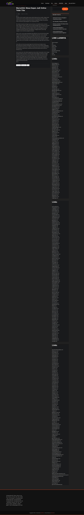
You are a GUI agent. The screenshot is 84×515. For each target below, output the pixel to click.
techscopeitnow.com (56, 192)
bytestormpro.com (55, 423)
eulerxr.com (54, 430)
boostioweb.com (55, 352)
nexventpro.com (55, 385)
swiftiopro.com (55, 398)
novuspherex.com (55, 378)
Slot (52, 3)
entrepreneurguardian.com (57, 455)
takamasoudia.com (55, 124)
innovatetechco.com (56, 158)
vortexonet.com (55, 360)
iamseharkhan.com (55, 79)
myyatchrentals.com (56, 93)
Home (42, 3)
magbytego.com (55, 226)
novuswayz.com (55, 389)
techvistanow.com (55, 240)
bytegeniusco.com (55, 165)
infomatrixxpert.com (56, 237)
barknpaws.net (54, 86)
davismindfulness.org (56, 480)
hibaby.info (54, 457)
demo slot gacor (55, 42)
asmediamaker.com (55, 89)
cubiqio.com (54, 411)
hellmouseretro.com (56, 119)
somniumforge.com (55, 108)
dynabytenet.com (55, 271)
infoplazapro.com (55, 161)
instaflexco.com (55, 393)
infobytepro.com (55, 225)
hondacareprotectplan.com (57, 100)
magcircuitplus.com (55, 191)
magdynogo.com (55, 198)
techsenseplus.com (55, 168)
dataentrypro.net (55, 68)
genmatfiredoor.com (56, 438)
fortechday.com (55, 483)
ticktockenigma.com (55, 428)
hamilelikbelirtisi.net (55, 400)
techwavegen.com (55, 170)
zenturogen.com (55, 312)
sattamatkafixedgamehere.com (57, 454)
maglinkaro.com (55, 270)
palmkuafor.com (55, 67)
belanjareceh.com (55, 72)
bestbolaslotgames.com (56, 453)
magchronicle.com (55, 142)
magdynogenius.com (56, 147)
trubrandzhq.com (55, 382)
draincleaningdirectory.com (57, 104)
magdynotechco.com (56, 216)
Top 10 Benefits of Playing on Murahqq (60, 21)
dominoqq (54, 49)
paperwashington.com (56, 458)
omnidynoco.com (55, 329)
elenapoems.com (55, 117)
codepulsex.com (55, 263)
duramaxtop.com (55, 123)
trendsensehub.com (55, 427)
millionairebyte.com (55, 481)
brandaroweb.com (55, 339)
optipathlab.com (55, 355)
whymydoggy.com (55, 63)
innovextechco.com (55, 245)
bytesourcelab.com (55, 292)
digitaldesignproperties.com (57, 82)
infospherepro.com (55, 413)
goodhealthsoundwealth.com (57, 116)
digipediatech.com (55, 143)
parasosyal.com (55, 113)
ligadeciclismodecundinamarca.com (58, 473)
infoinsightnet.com (55, 229)
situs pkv (13, 502)
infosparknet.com (55, 293)
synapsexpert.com (55, 333)
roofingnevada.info (55, 468)
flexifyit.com (54, 305)
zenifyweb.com (54, 435)
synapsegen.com (55, 318)
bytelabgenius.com (55, 157)
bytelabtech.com (55, 213)
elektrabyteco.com (55, 252)
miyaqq (19, 503)
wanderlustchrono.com (56, 424)
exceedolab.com (55, 404)
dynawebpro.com (55, 316)
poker (53, 53)
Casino (56, 3)
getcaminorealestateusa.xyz (57, 484)
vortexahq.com (55, 370)
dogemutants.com (55, 121)
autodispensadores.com (56, 464)
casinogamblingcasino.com (57, 101)
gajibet (7, 505)
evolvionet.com (55, 357)
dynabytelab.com (55, 356)
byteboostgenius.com (56, 281)
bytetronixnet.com (55, 193)
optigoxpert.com (55, 387)
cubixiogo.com (54, 323)
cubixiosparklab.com (56, 243)
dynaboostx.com (55, 391)
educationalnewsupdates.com (57, 349)
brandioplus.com (55, 315)
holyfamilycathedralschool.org (57, 476)
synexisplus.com (55, 359)
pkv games (24, 65)
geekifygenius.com (55, 431)
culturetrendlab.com (56, 425)
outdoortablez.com (55, 135)
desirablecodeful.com (56, 129)
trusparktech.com (55, 381)
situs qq (53, 54)
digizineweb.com (55, 235)
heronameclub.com (55, 132)
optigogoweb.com (55, 338)
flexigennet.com (55, 131)
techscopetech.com (55, 265)
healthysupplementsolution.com (58, 138)
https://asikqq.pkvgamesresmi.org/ (16, 505)
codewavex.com (55, 250)
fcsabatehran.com (55, 120)
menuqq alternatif (9, 495)
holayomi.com (54, 472)
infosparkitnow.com (55, 217)
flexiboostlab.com (55, 396)
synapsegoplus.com (55, 282)
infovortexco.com (55, 259)
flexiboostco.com (55, 351)
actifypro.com (54, 390)
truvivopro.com (55, 367)
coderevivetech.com (55, 185)
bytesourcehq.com (55, 231)
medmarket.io (54, 134)
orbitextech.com (55, 432)
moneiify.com (54, 91)
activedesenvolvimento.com (57, 447)
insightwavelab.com (55, 419)
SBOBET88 (61, 3)
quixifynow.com (55, 296)
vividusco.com (54, 368)
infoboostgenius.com (56, 169)
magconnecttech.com (56, 434)
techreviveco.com (55, 269)
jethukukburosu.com (56, 106)
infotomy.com (54, 136)
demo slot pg (54, 52)
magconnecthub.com (56, 280)
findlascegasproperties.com (57, 439)
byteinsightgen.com (55, 173)
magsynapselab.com (56, 149)
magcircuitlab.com (55, 248)
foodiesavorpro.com (56, 415)
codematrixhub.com (55, 166)
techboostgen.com (55, 210)
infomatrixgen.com (55, 176)
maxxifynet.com (55, 362)
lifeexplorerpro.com (55, 420)
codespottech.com (55, 139)
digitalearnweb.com (55, 64)
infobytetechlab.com (56, 178)
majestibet (15, 503)
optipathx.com (54, 299)
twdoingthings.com (55, 125)
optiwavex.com (55, 327)
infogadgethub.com (55, 207)
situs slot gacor (12, 498)
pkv (52, 43)
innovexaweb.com (55, 314)
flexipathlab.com (55, 319)
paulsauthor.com (55, 128)
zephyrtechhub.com (55, 330)
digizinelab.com (55, 260)
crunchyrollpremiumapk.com (57, 98)
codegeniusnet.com (55, 228)
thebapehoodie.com (55, 112)
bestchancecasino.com (56, 461)
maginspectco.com (55, 196)
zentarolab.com (55, 334)
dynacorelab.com (55, 364)
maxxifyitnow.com (55, 294)
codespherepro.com (56, 180)
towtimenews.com (55, 102)
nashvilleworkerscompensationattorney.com (60, 474)
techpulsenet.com (55, 256)
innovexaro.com (55, 290)
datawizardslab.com (55, 409)
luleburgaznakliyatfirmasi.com (57, 110)
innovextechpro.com (56, 151)
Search (65, 8)
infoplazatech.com (55, 221)
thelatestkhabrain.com (56, 80)
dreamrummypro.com (56, 70)
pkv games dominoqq (56, 50)
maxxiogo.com (54, 307)
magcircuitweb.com (55, 153)
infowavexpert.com (55, 163)
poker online (54, 46)
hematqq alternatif (9, 499)
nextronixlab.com (55, 300)
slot (28, 65)
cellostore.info (54, 87)
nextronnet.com (55, 309)
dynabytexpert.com (55, 304)
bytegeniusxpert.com (56, 222)
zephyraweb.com (55, 374)
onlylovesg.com (55, 446)
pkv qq (15, 495)
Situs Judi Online (72, 3)
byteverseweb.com (55, 278)
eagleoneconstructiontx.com (57, 443)
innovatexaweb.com (55, 214)
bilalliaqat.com (54, 462)
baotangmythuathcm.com (57, 105)
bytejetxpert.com (55, 195)
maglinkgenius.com (55, 247)
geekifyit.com (54, 95)
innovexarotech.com (56, 188)
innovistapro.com (55, 394)
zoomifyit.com (54, 341)
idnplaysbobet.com (55, 450)
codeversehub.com (55, 277)
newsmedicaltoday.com (56, 466)
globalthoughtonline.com (56, 90)
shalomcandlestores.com (56, 94)
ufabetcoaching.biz (55, 479)
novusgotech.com (55, 308)
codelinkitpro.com (55, 209)
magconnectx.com (55, 469)
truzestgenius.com (55, 255)
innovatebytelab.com (56, 224)
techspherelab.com (55, 274)
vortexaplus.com (55, 322)
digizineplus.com (55, 289)
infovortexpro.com (55, 189)
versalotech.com (55, 401)
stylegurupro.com (55, 408)
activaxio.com (54, 405)
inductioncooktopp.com (56, 465)
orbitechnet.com (55, 326)
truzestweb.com (55, 331)
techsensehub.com (55, 211)
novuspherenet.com (55, 324)
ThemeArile (53, 512)
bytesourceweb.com (55, 183)
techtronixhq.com (55, 206)
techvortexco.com (55, 218)
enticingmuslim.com (55, 114)
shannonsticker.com (56, 74)
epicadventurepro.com (56, 417)
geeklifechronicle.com (56, 412)
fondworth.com (55, 78)
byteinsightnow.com (55, 184)
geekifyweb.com (55, 220)
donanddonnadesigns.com (57, 442)
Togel (66, 3)
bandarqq (54, 45)
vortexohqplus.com (55, 397)
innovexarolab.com (55, 177)
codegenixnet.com (55, 181)
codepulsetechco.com (56, 233)
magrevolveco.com (55, 187)
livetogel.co (54, 436)
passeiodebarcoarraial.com (57, 76)
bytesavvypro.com (55, 172)
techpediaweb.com (55, 155)
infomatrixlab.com (55, 275)
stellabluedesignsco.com (56, 127)
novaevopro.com (55, 379)
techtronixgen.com (55, 150)
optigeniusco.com (55, 376)
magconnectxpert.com (56, 254)
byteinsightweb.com (55, 146)
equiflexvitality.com (55, 445)
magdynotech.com (55, 286)
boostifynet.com (55, 383)
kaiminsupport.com (55, 71)
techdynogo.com (55, 140)
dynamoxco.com (55, 311)
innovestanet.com (55, 303)
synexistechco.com (55, 366)
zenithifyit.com (54, 371)
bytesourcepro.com (55, 273)
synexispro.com (55, 470)
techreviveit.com (55, 162)
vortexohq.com (55, 416)
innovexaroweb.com (55, 267)
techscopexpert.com (56, 154)
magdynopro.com (55, 159)
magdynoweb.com (55, 266)
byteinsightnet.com (55, 232)
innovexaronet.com (55, 239)
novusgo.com (54, 421)
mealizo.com (54, 85)
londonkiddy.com (55, 477)
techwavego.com (55, 262)
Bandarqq (47, 3)
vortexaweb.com (55, 375)
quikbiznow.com (55, 335)
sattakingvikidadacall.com (56, 451)
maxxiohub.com (55, 372)
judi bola (18, 65)
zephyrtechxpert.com (56, 258)
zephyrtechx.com (55, 386)
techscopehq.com (55, 288)
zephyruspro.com (55, 297)
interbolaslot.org (55, 65)
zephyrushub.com (55, 353)
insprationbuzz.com (55, 75)
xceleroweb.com (55, 337)
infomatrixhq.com (55, 241)
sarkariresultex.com (55, 83)
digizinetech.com (55, 174)
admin (18, 13)
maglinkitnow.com (55, 144)
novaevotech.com (55, 244)
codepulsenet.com (55, 285)
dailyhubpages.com (55, 449)
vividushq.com (54, 320)
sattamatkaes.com (55, 97)
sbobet (21, 496)
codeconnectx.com (55, 236)
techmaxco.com (55, 402)
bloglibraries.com (55, 109)
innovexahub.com (55, 363)
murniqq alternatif (19, 498)
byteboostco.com (55, 251)
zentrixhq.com (54, 301)
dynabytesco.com (55, 406)
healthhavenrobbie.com (56, 440)
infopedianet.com (55, 284)
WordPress (42, 512)
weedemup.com (55, 460)
